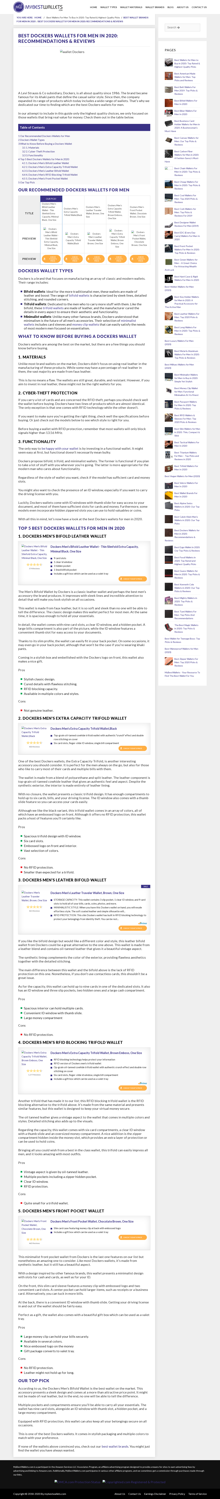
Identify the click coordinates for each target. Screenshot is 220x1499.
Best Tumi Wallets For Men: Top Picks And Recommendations (185, 615)
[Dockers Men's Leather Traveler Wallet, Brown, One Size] (34, 896)
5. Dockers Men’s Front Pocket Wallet (45, 178)
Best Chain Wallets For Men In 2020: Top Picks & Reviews (187, 171)
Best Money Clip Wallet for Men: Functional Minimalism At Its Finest (186, 391)
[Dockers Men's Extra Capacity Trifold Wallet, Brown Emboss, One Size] (34, 1058)
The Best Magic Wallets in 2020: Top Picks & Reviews (186, 628)
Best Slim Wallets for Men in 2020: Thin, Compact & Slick (187, 432)
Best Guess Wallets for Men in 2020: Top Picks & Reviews (187, 574)
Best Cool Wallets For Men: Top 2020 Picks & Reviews (186, 198)
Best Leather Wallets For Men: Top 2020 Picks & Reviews (186, 317)
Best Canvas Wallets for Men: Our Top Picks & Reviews (186, 141)
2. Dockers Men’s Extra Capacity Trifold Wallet (50, 166)
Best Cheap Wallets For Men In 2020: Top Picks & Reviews (187, 185)
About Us (182, 7)
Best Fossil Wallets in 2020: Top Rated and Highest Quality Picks (185, 561)
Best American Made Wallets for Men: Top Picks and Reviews (185, 77)
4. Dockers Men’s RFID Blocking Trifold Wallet (50, 174)
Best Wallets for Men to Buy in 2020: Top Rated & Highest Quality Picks (187, 63)
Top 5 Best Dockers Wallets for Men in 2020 (43, 159)
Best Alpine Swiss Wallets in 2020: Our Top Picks (187, 506)
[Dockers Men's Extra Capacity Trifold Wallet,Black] (34, 732)
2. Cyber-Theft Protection (38, 151)
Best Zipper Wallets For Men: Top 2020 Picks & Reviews (186, 662)
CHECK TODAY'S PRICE (53, 259)
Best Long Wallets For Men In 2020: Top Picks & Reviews (187, 330)
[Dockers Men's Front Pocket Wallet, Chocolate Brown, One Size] (34, 1227)
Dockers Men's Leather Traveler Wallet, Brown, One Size (87, 893)
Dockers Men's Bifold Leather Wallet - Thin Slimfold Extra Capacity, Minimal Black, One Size (95, 549)
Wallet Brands (154, 7)
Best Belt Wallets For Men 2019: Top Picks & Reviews (186, 90)
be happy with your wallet (60, 448)
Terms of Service (197, 1493)
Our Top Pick (26, 182)
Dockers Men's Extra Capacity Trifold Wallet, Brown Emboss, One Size (96, 1053)
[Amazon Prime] (142, 923)
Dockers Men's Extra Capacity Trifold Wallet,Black (84, 728)
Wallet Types (108, 7)
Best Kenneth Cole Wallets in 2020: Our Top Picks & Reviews (187, 588)
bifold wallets (79, 295)
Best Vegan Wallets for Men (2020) (182, 476)
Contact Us (199, 7)
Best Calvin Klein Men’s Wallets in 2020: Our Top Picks (187, 520)
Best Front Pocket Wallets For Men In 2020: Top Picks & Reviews (187, 249)
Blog (170, 7)
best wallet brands (115, 1446)
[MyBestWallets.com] (37, 7)
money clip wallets (85, 324)
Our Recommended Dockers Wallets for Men (44, 135)
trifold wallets (53, 308)
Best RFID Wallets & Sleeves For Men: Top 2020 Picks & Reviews (185, 418)
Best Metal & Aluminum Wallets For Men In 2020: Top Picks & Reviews (187, 354)
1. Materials (30, 147)
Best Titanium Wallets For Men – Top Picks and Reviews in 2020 (186, 456)
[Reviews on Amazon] (34, 564)
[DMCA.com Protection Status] (77, 1482)
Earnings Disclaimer (155, 1493)
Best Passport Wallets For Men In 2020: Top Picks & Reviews (185, 405)
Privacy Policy (177, 1493)
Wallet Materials (131, 7)
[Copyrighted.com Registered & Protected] (134, 1482)
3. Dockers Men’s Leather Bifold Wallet (45, 170)
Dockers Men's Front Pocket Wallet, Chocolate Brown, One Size (92, 1221)
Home (93, 7)
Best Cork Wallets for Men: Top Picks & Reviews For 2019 (185, 212)
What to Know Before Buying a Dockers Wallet (45, 143)
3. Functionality (32, 155)
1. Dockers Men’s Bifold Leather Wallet (45, 162)
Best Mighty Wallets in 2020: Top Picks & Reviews (185, 601)
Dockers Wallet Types (31, 139)
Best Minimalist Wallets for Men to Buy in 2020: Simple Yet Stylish (186, 378)
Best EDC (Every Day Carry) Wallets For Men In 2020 (187, 236)
